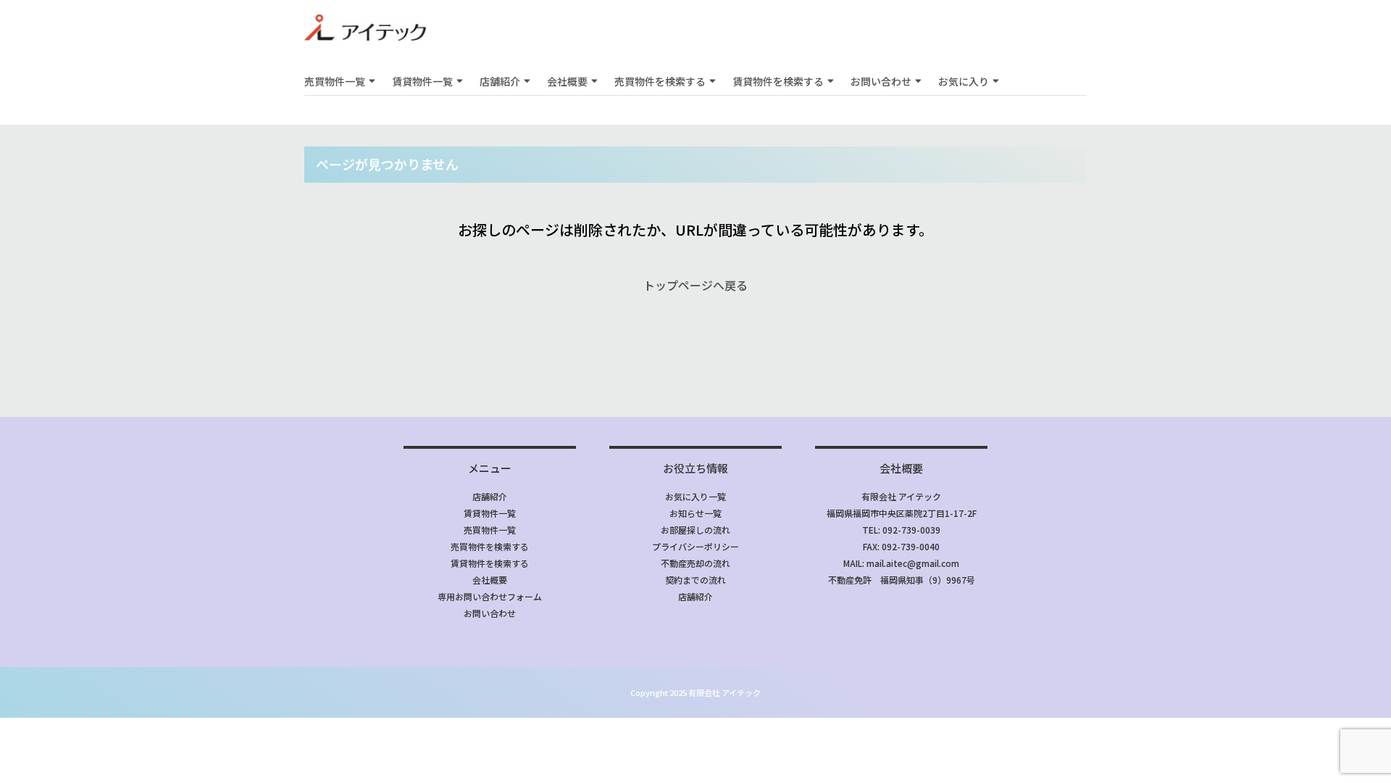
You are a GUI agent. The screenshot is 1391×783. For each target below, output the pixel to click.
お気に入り (963, 81)
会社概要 (567, 81)
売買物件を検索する (660, 81)
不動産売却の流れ (695, 563)
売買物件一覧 (334, 81)
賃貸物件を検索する (778, 81)
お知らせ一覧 (695, 513)
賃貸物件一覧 (422, 81)
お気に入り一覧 (695, 496)
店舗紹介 (500, 81)
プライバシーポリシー (695, 546)
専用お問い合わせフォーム (490, 596)
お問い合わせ (881, 81)
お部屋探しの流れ (695, 529)
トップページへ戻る (695, 285)
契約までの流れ (695, 579)
